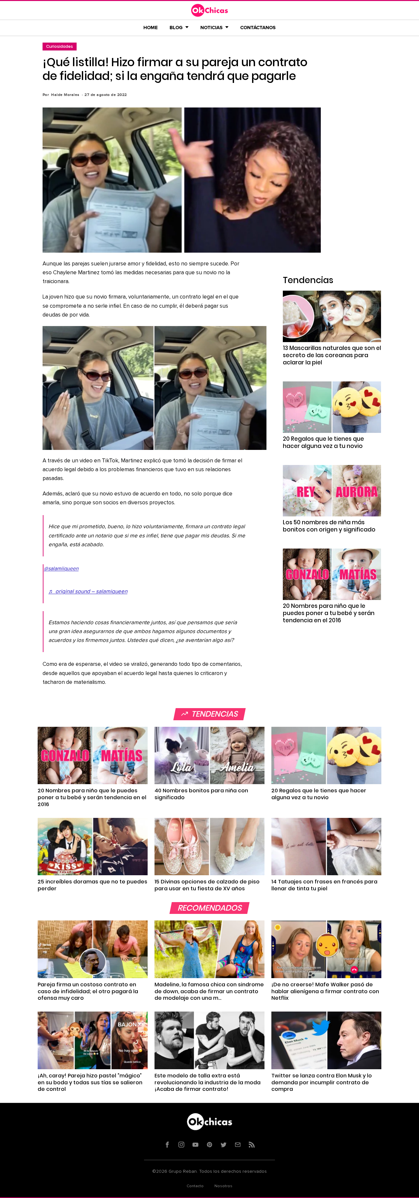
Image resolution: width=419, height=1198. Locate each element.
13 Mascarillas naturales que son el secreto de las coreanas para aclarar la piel (332, 355)
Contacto (195, 1186)
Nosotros (223, 1186)
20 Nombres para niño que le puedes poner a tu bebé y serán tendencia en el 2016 (328, 613)
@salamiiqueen (61, 568)
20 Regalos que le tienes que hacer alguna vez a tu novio (323, 442)
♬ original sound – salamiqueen (87, 591)
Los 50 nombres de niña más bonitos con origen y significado (329, 525)
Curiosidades (59, 46)
